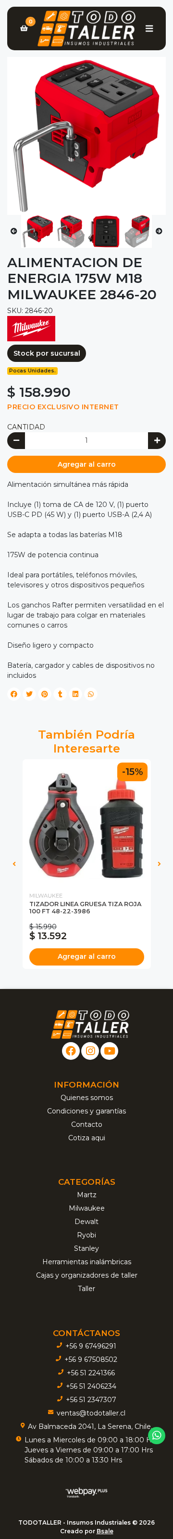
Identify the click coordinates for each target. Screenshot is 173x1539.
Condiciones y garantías (86, 1111)
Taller (86, 1288)
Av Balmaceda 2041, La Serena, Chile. (90, 1426)
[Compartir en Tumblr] (60, 694)
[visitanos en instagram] (90, 1051)
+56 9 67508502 (90, 1359)
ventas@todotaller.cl (91, 1413)
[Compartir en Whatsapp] (91, 694)
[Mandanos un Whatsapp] (157, 1436)
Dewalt (86, 1221)
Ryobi (86, 1235)
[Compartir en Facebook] (14, 694)
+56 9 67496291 (90, 1346)
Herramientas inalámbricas (86, 1262)
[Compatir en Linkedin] (75, 694)
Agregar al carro (87, 464)
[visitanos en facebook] (71, 1051)
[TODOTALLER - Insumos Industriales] (86, 29)
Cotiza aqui (86, 1138)
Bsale (105, 1531)
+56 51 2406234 (91, 1386)
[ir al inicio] (90, 1024)
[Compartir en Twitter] (29, 694)
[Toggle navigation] (149, 28)
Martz (87, 1195)
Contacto (86, 1124)
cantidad (26, 427)
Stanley (86, 1248)
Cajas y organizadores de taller (86, 1275)
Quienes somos (87, 1097)
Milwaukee (87, 1208)
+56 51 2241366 (91, 1373)
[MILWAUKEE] (31, 328)
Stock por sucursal (46, 353)
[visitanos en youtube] (109, 1051)
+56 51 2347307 (91, 1399)
